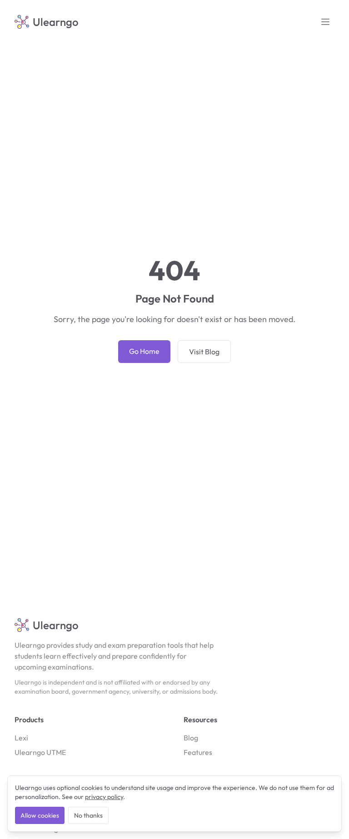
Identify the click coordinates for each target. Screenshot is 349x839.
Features (198, 752)
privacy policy (104, 797)
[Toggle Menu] (325, 22)
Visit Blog (204, 351)
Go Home (144, 351)
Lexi (21, 737)
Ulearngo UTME (40, 752)
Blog (191, 737)
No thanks (88, 815)
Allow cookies (39, 815)
